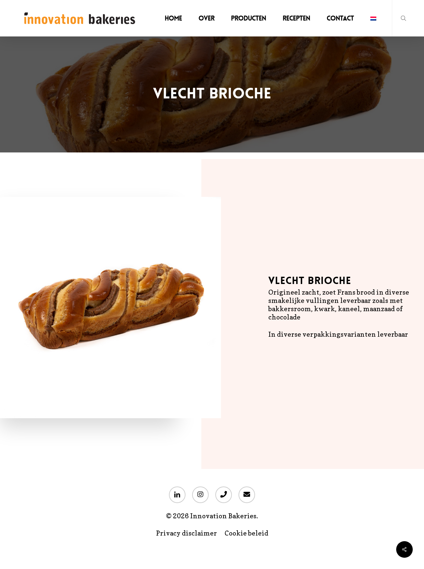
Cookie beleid (246, 533)
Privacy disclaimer (186, 533)
